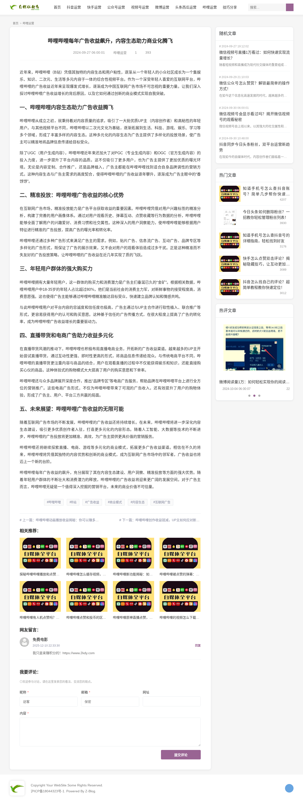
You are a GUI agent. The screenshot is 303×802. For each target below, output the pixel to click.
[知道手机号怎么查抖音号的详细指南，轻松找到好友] (230, 241)
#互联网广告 (161, 502)
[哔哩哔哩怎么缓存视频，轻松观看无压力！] (86, 553)
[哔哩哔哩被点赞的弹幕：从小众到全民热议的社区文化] (180, 553)
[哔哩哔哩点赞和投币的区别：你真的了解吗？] (86, 596)
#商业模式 (115, 502)
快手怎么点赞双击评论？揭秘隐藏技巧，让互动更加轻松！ (266, 264)
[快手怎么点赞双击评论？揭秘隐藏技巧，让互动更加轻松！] (230, 264)
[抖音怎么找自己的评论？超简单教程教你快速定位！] (230, 287)
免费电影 (40, 640)
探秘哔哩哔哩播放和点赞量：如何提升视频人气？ (56, 574)
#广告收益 (92, 502)
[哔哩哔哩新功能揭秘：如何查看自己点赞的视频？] (133, 553)
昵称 (24, 692)
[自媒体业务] (26, 7)
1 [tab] (249, 396)
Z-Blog (90, 791)
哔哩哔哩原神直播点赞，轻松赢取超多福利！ (146, 617)
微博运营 (162, 7)
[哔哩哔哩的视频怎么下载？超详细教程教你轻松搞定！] (180, 596)
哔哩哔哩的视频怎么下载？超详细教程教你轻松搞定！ (199, 617)
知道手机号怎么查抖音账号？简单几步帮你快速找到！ (266, 194)
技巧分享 (230, 7)
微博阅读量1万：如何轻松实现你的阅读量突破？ (260, 382)
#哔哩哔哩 (54, 502)
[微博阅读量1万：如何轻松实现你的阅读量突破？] (254, 347)
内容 (24, 713)
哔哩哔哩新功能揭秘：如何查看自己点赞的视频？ (149, 574)
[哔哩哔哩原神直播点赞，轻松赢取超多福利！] (133, 596)
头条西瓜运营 (185, 7)
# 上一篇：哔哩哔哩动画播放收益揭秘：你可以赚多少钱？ (62, 520)
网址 (146, 692)
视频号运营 (140, 7)
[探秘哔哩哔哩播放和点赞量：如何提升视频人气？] (40, 553)
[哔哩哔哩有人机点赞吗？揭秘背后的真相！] (40, 596)
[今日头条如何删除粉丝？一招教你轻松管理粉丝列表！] (230, 217)
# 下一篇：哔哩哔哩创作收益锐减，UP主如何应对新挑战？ (162, 520)
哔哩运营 (210, 7)
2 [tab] (254, 396)
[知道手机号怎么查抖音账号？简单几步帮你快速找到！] (230, 194)
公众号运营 (116, 7)
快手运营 (94, 7)
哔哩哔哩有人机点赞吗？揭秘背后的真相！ (51, 617)
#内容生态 (138, 502)
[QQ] (289, 788)
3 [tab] (259, 396)
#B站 (73, 502)
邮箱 (85, 692)
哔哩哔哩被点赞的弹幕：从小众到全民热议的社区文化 (199, 574)
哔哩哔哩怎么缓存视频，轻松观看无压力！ (97, 574)
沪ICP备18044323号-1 (47, 791)
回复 (198, 645)
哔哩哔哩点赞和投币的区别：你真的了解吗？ (99, 617)
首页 (57, 7)
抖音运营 (74, 7)
